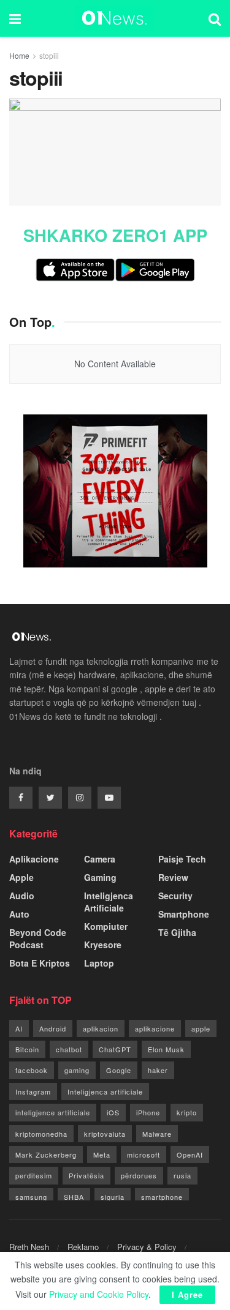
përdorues (139, 1175)
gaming (77, 1070)
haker (158, 1070)
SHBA (74, 1197)
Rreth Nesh (29, 1246)
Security (175, 895)
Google (118, 1070)
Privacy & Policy (147, 1246)
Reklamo (83, 1246)
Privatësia (86, 1175)
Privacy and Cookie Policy (98, 1294)
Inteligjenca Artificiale (108, 901)
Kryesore (102, 944)
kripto (187, 1112)
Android (52, 1028)
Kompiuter (106, 926)
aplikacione (155, 1028)
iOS (113, 1112)
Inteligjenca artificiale (105, 1091)
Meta (101, 1154)
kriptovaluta (105, 1134)
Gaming (100, 877)
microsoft (143, 1154)
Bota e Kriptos (39, 963)
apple (200, 1028)
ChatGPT (115, 1049)
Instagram (33, 1091)
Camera (99, 859)
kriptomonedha (41, 1134)
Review (173, 877)
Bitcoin (27, 1049)
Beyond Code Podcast (37, 938)
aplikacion (100, 1028)
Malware (157, 1134)
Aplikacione (34, 859)
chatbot (69, 1049)
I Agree (187, 1294)
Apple (21, 877)
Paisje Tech (182, 859)
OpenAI (190, 1154)
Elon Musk (166, 1049)
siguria (113, 1197)
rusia (182, 1175)
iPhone (148, 1112)
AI (19, 1028)
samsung (31, 1197)
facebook (31, 1070)
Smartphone (183, 914)
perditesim (33, 1175)
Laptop (99, 963)
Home (19, 55)
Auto (19, 914)
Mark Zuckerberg (46, 1154)
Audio (21, 895)
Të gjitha (177, 932)
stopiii (49, 55)
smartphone (162, 1197)
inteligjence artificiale (52, 1112)
